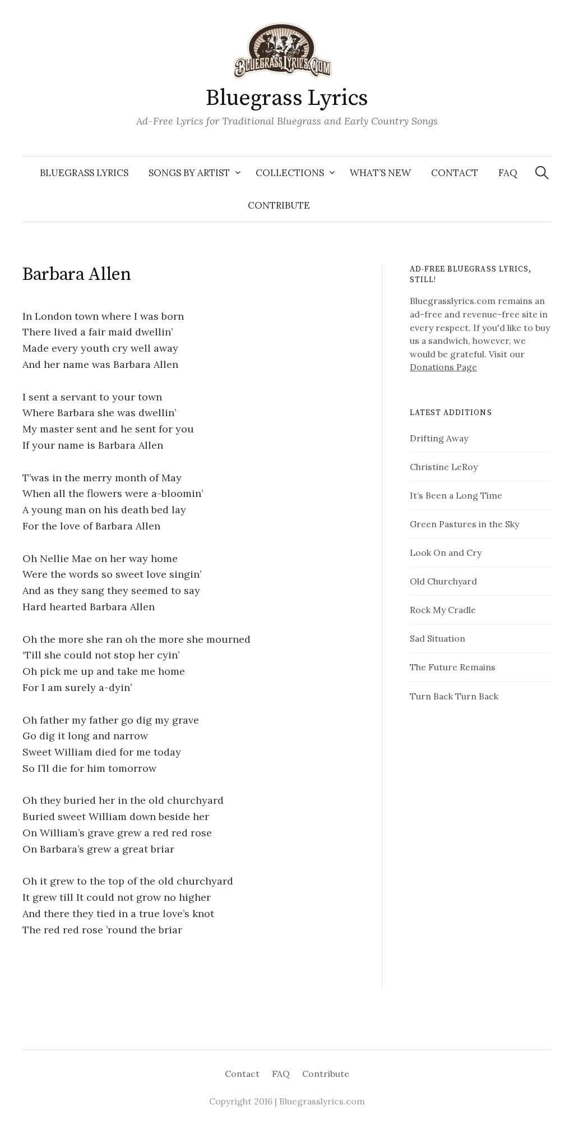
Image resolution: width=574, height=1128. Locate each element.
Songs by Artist (189, 173)
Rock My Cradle (443, 609)
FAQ (507, 173)
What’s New (380, 173)
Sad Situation (437, 638)
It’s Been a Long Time (456, 495)
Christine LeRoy (444, 466)
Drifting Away (439, 438)
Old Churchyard (443, 581)
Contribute (279, 205)
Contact (454, 173)
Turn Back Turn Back (454, 696)
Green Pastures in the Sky (464, 524)
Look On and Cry (446, 552)
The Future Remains (453, 667)
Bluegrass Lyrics (287, 98)
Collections (290, 173)
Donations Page (443, 366)
